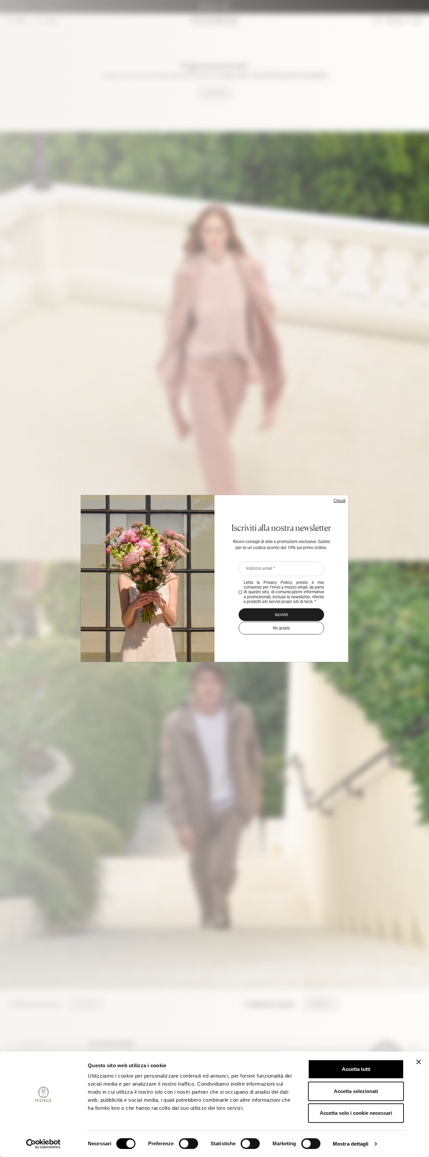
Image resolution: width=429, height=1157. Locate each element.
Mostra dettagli (351, 1144)
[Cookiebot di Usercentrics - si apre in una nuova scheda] (43, 1144)
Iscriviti (281, 614)
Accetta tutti (356, 1069)
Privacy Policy (277, 582)
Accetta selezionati (356, 1091)
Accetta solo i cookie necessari (356, 1113)
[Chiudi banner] (418, 1062)
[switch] (188, 1143)
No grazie (281, 627)
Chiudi (339, 500)
